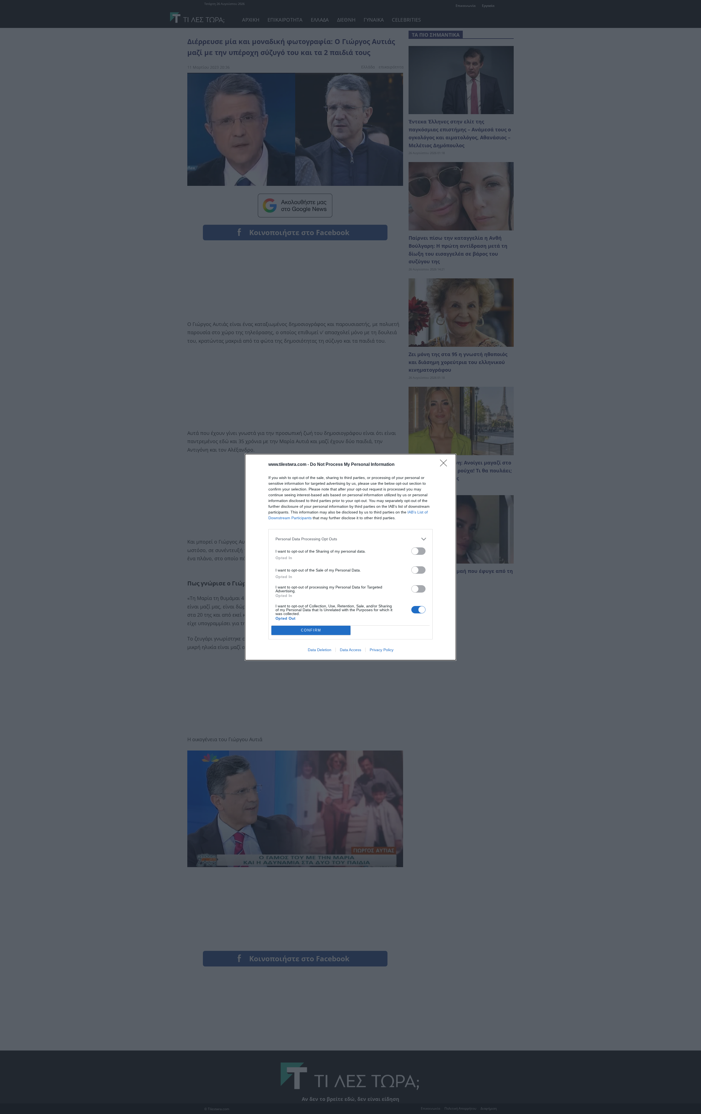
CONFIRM (311, 630)
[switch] (418, 551)
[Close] (445, 465)
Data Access (350, 650)
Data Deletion (319, 650)
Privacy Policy (381, 650)
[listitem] (350, 539)
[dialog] (350, 557)
